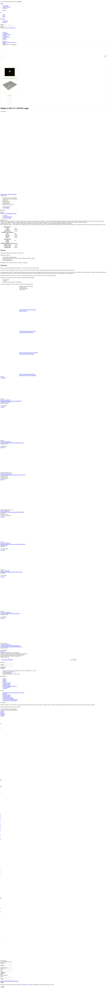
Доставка (5, 35)
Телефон (2, 664)
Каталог (2, 24)
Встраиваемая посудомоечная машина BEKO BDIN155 (12, 512)
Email (1, 976)
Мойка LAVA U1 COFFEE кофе (7, 659)
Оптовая (5, 22)
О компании (5, 5)
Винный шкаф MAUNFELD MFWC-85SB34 (10, 613)
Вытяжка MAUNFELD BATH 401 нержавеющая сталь (12, 442)
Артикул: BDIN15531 (5, 511)
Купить (2, 212)
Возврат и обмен (6, 685)
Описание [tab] (5, 215)
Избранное (2, 713)
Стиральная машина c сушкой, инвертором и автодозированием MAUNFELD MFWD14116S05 (11, 646)
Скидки (4, 37)
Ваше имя (2, 662)
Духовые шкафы (6, 696)
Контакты (5, 8)
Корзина (2, 715)
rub (1, 12)
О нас (4, 678)
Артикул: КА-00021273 (5, 543)
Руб (4, 14)
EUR (4, 16)
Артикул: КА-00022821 (5, 612)
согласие (30, 984)
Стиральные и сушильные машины (10, 699)
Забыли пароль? (3, 981)
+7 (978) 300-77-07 (12, 27)
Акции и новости (6, 6)
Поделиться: (3, 213)
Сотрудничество (6, 36)
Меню (1, 3)
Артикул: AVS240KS (4, 570)
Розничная (2, 18)
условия (23, 984)
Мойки (7, 207)
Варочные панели (7, 694)
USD (4, 15)
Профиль (2, 714)
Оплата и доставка (7, 682)
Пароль (2, 978)
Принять (2, 986)
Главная (4, 32)
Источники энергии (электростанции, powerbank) (13, 692)
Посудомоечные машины (8, 698)
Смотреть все (3, 377)
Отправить (3, 667)
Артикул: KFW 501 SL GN (6, 473)
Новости (5, 680)
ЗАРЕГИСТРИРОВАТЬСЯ (13, 981)
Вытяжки (5, 693)
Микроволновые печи (7, 697)
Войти (4, 10)
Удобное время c (4, 967)
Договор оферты (6, 687)
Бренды (4, 39)
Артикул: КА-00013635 (5, 400)
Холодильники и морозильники (10, 700)
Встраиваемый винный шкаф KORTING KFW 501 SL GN (12, 474)
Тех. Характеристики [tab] (7, 216)
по (1, 970)
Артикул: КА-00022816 (5, 644)
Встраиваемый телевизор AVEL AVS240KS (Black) (11, 572)
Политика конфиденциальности (10, 686)
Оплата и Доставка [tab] (7, 217)
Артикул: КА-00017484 (5, 441)
